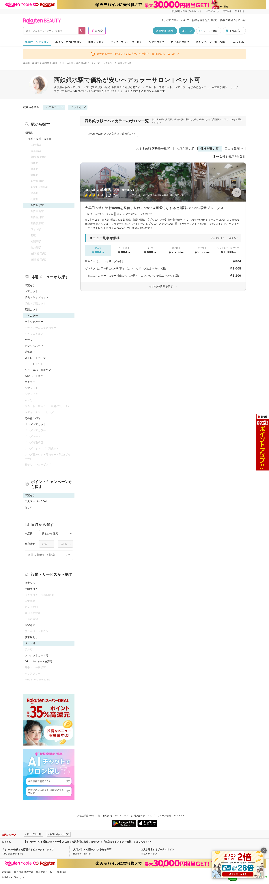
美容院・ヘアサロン (37, 41)
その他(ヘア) (32, 418)
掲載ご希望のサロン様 (233, 20)
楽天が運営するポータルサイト (157, 849)
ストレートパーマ (35, 357)
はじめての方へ (170, 20)
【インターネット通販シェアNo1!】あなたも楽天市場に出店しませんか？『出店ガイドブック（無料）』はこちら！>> (87, 841)
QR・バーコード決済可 (39, 661)
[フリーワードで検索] (82, 30)
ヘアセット (31, 388)
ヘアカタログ (157, 41)
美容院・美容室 (31, 63)
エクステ (30, 382)
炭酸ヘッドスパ (34, 375)
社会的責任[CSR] (45, 872)
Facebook (179, 815)
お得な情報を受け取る (204, 20)
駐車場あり (31, 637)
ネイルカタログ (180, 41)
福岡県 (45, 63)
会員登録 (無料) (165, 30)
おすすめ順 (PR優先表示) (153, 148)
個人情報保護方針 (23, 872)
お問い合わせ (138, 815)
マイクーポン (210, 30)
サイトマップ (121, 815)
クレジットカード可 (36, 655)
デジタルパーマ (34, 345)
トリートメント (34, 363)
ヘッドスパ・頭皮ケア (38, 369)
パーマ (29, 339)
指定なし (30, 285)
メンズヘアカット (35, 424)
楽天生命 (227, 11)
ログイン (187, 30)
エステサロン (96, 41)
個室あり (30, 625)
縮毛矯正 (30, 351)
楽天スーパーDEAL (36, 501)
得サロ (29, 507)
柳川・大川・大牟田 (63, 63)
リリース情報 (164, 815)
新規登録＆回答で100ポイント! (186, 11)
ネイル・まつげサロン (68, 41)
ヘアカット (31, 291)
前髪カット (31, 309)
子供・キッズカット (36, 297)
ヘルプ (185, 20)
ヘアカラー (108, 63)
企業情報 (6, 872)
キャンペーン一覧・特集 (210, 41)
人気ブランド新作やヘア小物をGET (92, 849)
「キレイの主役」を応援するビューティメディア (28, 849)
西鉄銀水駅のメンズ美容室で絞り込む (110, 133)
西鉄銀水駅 (81, 63)
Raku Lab (237, 41)
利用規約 (107, 815)
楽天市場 (239, 11)
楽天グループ (212, 11)
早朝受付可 (31, 588)
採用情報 (61, 872)
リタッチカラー (34, 321)
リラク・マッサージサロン (126, 41)
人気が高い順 (185, 148)
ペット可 (95, 63)
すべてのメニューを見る (223, 238)
